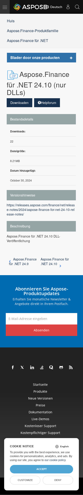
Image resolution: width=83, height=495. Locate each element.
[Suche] (77, 7)
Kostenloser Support (40, 426)
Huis (11, 20)
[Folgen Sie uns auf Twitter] (23, 368)
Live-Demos (40, 419)
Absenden (41, 330)
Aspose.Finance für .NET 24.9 (23, 261)
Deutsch (55, 7)
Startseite (40, 384)
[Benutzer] (68, 7)
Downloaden (19, 102)
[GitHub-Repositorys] (61, 368)
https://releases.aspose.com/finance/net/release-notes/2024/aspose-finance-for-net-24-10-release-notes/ (41, 209)
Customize (25, 480)
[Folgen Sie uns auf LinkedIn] (32, 368)
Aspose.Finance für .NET (27, 40)
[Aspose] (30, 7)
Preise (40, 405)
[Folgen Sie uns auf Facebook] (13, 368)
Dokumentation (40, 412)
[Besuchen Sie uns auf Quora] (52, 368)
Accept (41, 469)
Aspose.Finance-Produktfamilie (32, 30)
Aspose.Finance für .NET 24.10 (55, 261)
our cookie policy (54, 460)
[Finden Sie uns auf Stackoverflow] (42, 368)
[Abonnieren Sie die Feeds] (71, 368)
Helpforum (48, 102)
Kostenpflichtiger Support (40, 433)
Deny (57, 480)
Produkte (40, 391)
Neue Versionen (40, 398)
